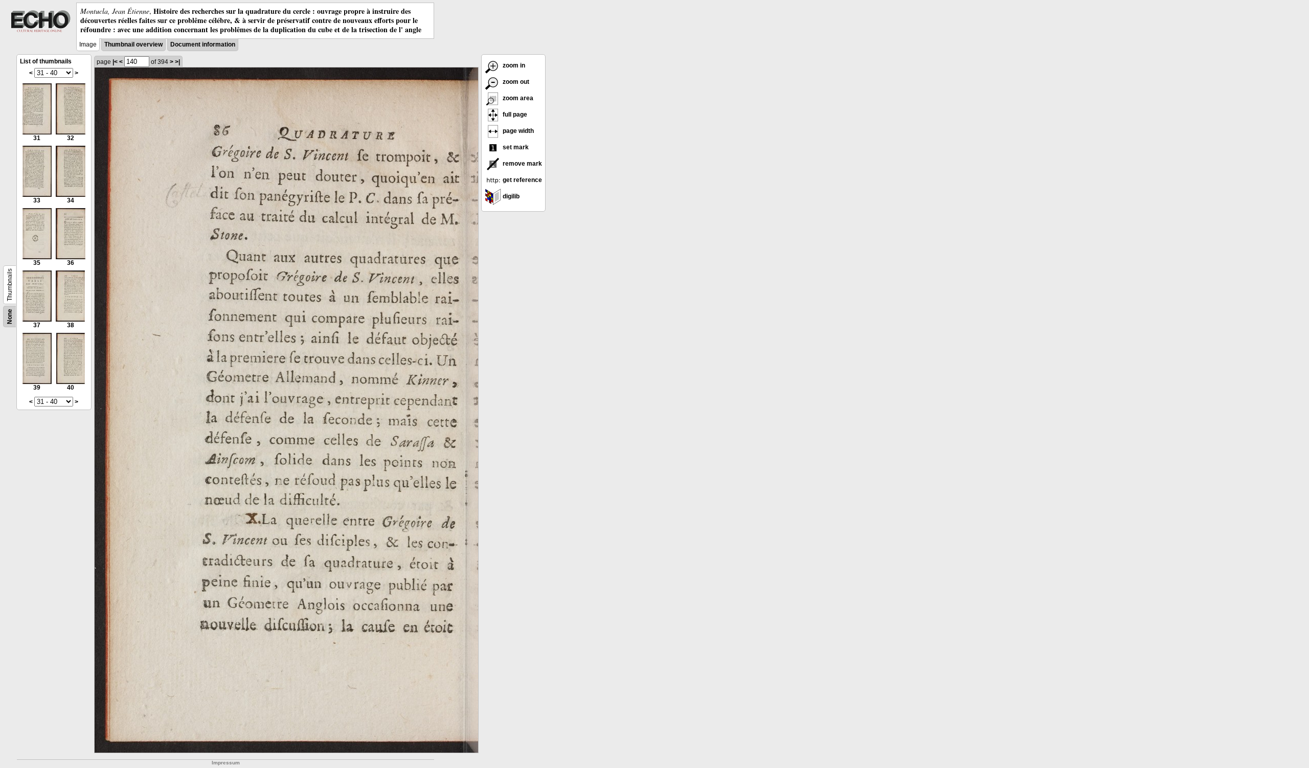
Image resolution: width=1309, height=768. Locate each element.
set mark (515, 147)
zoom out (515, 81)
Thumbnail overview (133, 44)
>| (177, 61)
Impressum (226, 762)
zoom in (513, 65)
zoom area (517, 98)
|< (115, 61)
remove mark (521, 163)
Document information (202, 44)
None (9, 316)
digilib (510, 196)
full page (514, 114)
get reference (521, 180)
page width (517, 130)
